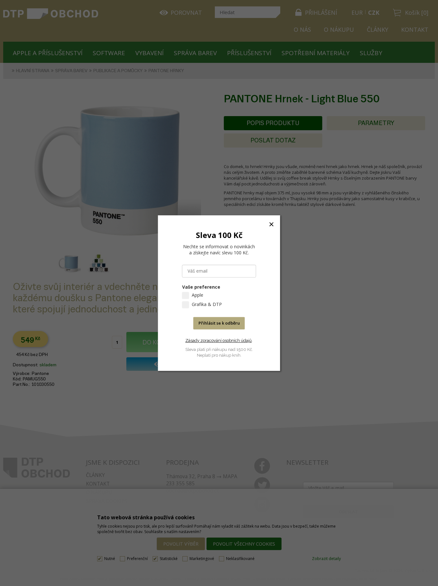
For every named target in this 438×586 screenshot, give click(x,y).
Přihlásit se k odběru (219, 323)
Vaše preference (201, 287)
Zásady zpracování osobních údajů (218, 340)
